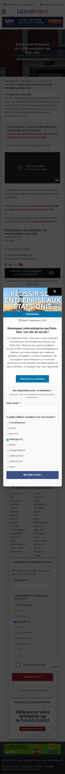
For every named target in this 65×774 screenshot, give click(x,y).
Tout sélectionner (17, 422)
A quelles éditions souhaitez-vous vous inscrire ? (31, 417)
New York (13, 433)
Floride (12, 428)
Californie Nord (16, 456)
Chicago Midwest (17, 450)
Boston (12, 445)
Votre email (13, 403)
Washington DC (16, 439)
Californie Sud (15, 461)
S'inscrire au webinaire (32, 379)
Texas (12, 467)
